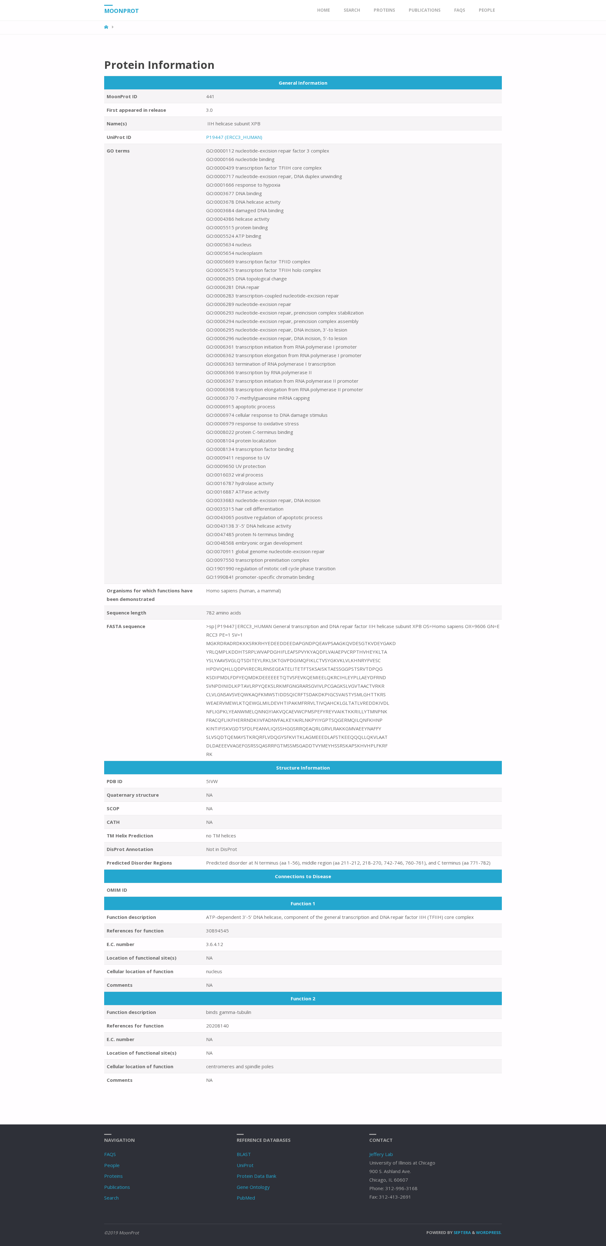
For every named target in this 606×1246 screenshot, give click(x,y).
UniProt (245, 1165)
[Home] (107, 27)
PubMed (246, 1198)
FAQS (110, 1154)
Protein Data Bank (256, 1176)
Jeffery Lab (381, 1154)
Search (111, 1198)
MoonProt (121, 11)
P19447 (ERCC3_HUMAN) (234, 137)
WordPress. (489, 1232)
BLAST (244, 1154)
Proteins (113, 1176)
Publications (117, 1187)
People (112, 1165)
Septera (462, 1232)
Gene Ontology (253, 1187)
